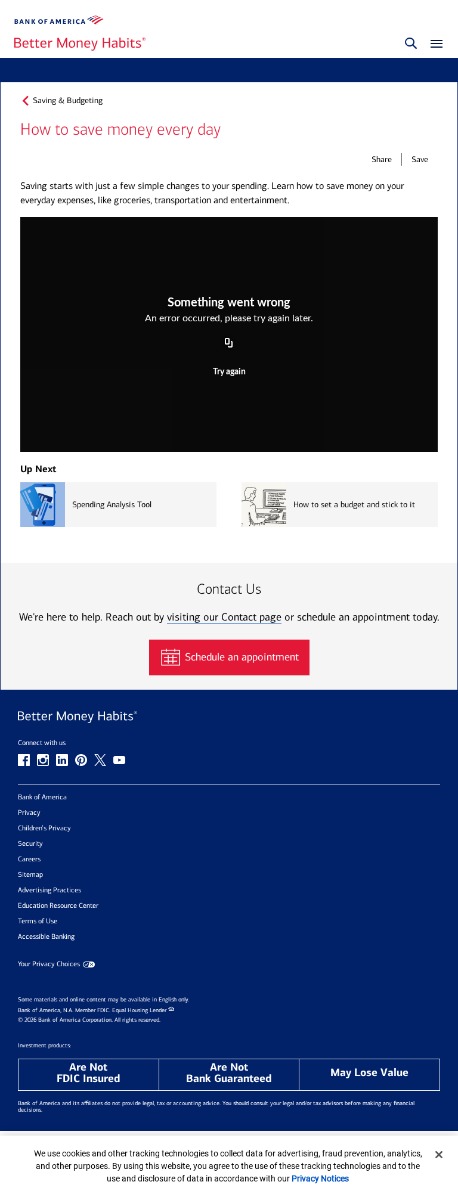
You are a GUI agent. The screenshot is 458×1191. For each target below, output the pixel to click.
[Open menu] (433, 44)
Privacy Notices (320, 1178)
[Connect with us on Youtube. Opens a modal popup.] (119, 760)
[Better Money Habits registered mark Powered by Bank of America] (229, 717)
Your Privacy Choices (49, 964)
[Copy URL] (229, 343)
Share (382, 159)
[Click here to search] (410, 44)
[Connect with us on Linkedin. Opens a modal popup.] (62, 760)
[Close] (439, 1155)
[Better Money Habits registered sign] (80, 44)
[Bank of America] (59, 20)
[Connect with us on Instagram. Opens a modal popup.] (43, 760)
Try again (229, 372)
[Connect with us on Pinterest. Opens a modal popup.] (81, 760)
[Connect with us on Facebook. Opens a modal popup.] (24, 760)
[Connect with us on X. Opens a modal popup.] (100, 760)
